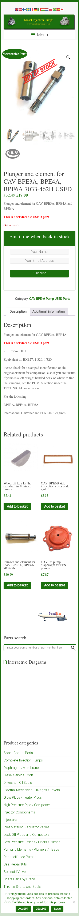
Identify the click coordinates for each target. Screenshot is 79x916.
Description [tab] (18, 312)
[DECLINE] (74, 902)
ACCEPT (23, 908)
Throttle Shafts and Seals (22, 887)
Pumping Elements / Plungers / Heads (31, 849)
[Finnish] (24, 9)
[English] (17, 9)
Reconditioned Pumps (20, 857)
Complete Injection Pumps (23, 760)
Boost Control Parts (18, 753)
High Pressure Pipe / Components (28, 805)
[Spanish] (58, 9)
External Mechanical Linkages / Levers (32, 790)
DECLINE (41, 908)
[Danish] (20, 9)
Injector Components (19, 812)
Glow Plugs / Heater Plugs (23, 797)
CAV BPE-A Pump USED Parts (49, 299)
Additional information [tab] (48, 312)
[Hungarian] (43, 9)
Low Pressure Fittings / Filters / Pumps (32, 842)
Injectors (10, 820)
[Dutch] (47, 9)
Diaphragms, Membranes (22, 768)
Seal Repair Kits (15, 864)
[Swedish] (28, 9)
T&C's (57, 908)
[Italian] (39, 9)
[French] (32, 9)
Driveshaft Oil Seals (18, 783)
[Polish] (51, 9)
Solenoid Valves (15, 872)
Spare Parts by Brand (19, 879)
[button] (68, 57)
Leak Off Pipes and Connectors (27, 835)
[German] (35, 9)
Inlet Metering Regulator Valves (27, 827)
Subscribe (39, 273)
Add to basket (17, 506)
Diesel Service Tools (18, 775)
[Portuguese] (54, 9)
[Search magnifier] (73, 648)
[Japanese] (62, 9)
